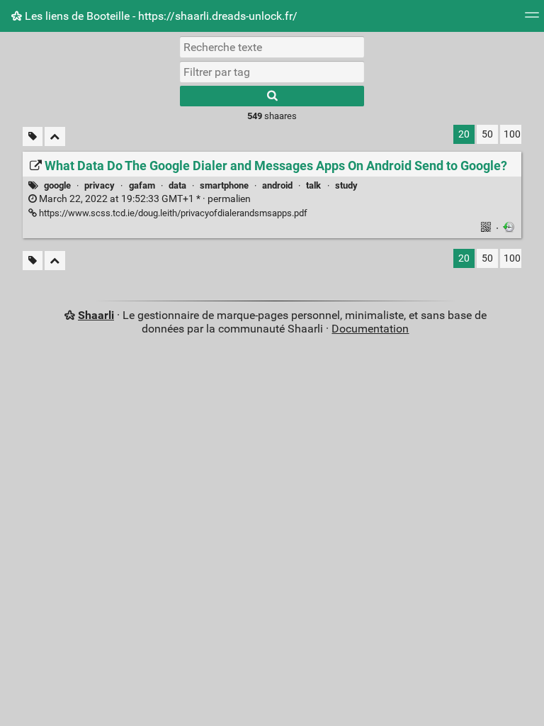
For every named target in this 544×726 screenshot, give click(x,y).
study (346, 185)
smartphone (224, 185)
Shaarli (96, 315)
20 (464, 134)
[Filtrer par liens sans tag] (32, 136)
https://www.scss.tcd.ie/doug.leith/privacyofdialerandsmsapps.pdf (172, 213)
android (277, 185)
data (177, 185)
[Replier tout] (55, 136)
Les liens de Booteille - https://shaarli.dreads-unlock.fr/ (160, 16)
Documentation (370, 328)
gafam (142, 185)
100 (512, 134)
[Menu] (532, 19)
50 (487, 134)
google (57, 185)
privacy (99, 185)
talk (313, 185)
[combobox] (272, 71)
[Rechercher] (272, 96)
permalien (144, 199)
